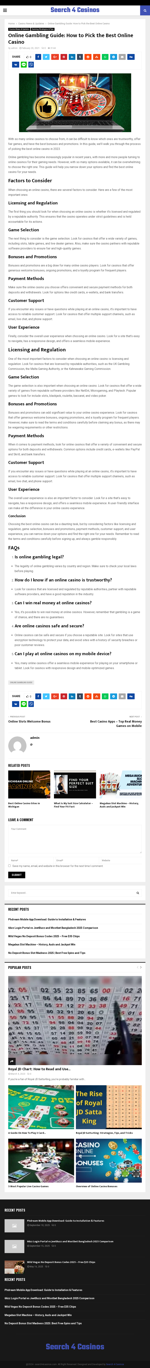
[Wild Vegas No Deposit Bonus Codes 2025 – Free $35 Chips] (14, 1267)
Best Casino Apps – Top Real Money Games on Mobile (116, 724)
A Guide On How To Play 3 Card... (27, 1133)
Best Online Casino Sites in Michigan (24, 805)
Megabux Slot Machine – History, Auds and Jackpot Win (119, 805)
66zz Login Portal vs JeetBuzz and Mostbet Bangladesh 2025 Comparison (53, 927)
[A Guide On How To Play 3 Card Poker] (41, 1107)
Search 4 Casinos (75, 10)
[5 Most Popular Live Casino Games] (41, 1161)
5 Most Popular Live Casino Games (28, 1186)
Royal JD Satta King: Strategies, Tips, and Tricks (104, 1133)
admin (14, 48)
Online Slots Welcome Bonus (29, 721)
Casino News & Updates (19, 29)
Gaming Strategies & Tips (43, 29)
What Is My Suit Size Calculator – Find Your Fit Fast (73, 805)
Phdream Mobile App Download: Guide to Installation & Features (47, 919)
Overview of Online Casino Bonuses (96, 1186)
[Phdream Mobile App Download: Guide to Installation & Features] (14, 1225)
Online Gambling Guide (21, 683)
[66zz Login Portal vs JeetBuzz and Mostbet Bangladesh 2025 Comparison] (14, 1246)
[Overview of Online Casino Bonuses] (109, 1161)
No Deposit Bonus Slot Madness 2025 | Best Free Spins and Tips (46, 952)
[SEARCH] (138, 893)
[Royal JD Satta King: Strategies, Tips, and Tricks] (109, 1107)
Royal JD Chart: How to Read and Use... (39, 1069)
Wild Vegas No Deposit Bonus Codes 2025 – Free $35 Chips (44, 936)
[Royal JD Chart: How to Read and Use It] (75, 1020)
